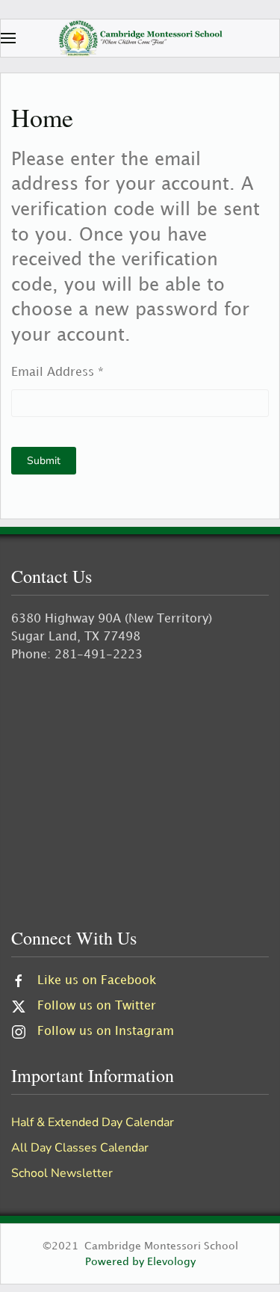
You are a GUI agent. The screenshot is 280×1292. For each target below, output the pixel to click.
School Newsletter (62, 1173)
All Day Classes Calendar (80, 1148)
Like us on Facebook (96, 980)
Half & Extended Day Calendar (92, 1122)
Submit (43, 461)
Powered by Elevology (140, 1262)
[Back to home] (140, 38)
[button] (8, 38)
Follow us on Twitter (96, 1006)
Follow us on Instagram (105, 1031)
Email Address (57, 372)
